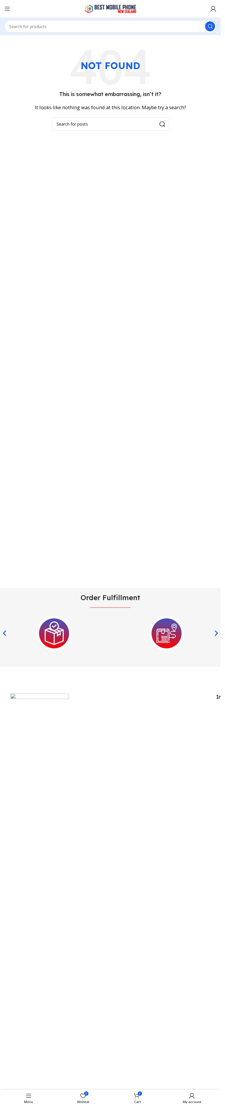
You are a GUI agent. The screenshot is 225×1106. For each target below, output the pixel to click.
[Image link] (39, 912)
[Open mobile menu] (7, 9)
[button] (4, 633)
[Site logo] (110, 8)
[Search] (210, 26)
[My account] (213, 9)
